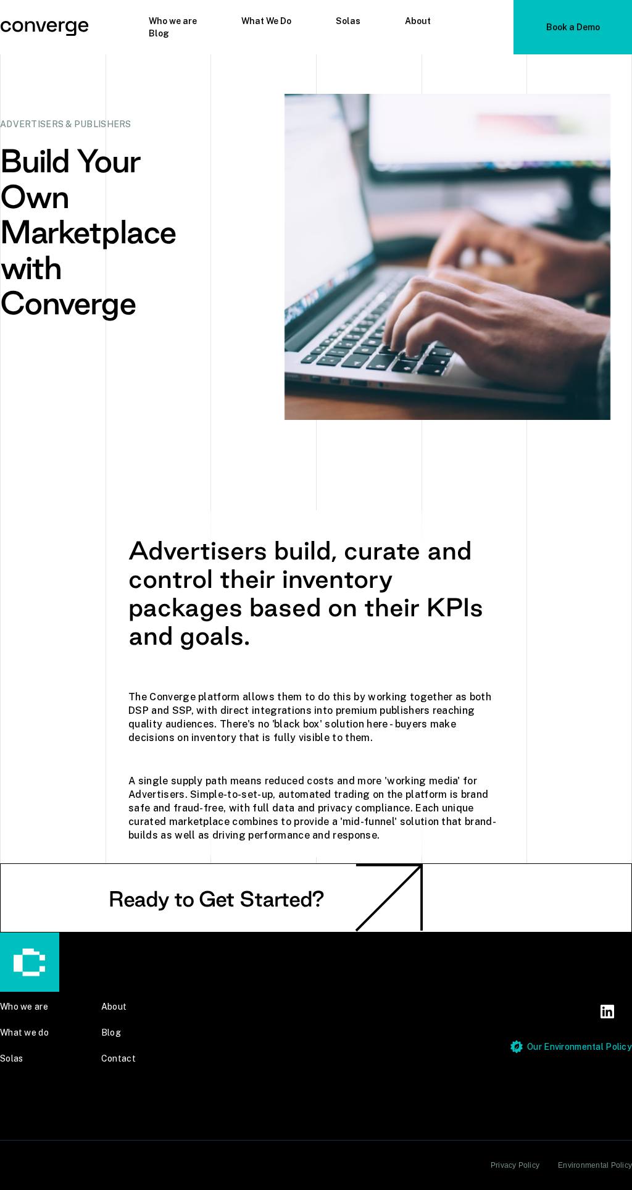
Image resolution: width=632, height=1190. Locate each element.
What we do (24, 1032)
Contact (118, 1058)
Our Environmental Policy (579, 1047)
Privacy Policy (515, 1165)
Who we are (173, 21)
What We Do (266, 21)
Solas (348, 21)
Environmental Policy (595, 1165)
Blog (159, 33)
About (418, 21)
